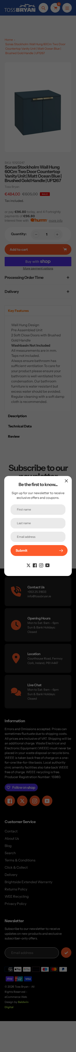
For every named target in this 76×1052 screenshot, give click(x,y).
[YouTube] (47, 565)
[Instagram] (41, 565)
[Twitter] (28, 565)
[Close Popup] (66, 480)
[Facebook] (35, 565)
